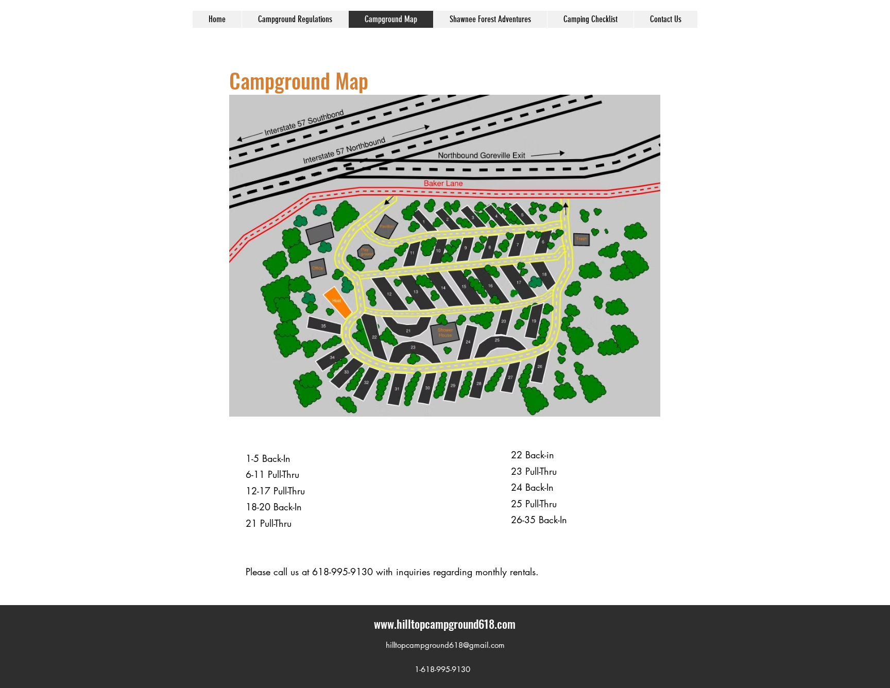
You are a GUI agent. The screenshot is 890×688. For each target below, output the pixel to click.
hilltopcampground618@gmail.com (445, 645)
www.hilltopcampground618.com (445, 623)
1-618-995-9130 (438, 669)
